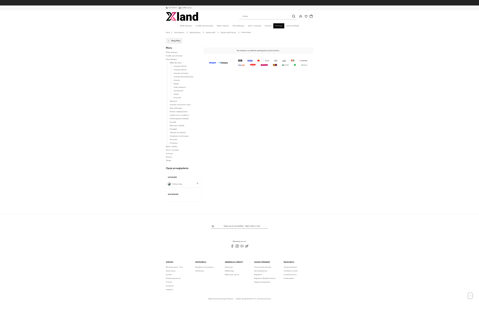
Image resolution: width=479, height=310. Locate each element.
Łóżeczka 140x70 (180, 70)
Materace (173, 101)
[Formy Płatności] (258, 63)
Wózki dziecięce (186, 26)
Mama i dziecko (223, 26)
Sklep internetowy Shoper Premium (220, 299)
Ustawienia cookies (291, 271)
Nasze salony (170, 271)
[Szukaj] (294, 16)
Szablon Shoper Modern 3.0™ (246, 299)
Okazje (168, 160)
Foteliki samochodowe (204, 26)
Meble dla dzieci (175, 63)
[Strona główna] (182, 16)
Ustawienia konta (290, 274)
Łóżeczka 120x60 (180, 66)
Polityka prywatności (173, 278)
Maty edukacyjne (176, 108)
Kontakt (169, 274)
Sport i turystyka (254, 26)
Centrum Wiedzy (292, 26)
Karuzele (173, 122)
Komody (177, 80)
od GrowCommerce (263, 299)
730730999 (172, 8)
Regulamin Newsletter (262, 282)
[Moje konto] (300, 16)
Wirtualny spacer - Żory (174, 267)
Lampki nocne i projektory (179, 115)
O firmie (169, 282)
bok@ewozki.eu (186, 8)
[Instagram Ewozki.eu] (237, 246)
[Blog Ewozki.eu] (246, 246)
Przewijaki (173, 129)
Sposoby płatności (260, 271)
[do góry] (470, 296)
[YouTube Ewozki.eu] (241, 246)
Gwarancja (229, 267)
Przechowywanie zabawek (179, 118)
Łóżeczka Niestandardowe (183, 77)
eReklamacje (229, 271)
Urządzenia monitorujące (179, 136)
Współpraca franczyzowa (204, 267)
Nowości (268, 26)
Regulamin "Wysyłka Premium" (265, 278)
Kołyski (176, 94)
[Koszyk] (311, 16)
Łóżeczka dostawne (181, 73)
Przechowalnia (289, 278)
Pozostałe (177, 98)
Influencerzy (199, 271)
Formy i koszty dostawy (262, 267)
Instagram (170, 286)
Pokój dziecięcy (238, 26)
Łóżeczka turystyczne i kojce (180, 105)
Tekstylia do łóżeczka (178, 132)
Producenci (174, 143)
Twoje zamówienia (290, 267)
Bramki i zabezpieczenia (178, 112)
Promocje (278, 26)
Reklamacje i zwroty (232, 274)
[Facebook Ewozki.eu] (232, 246)
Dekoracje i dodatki (177, 125)
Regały (176, 84)
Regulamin (258, 274)
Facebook (169, 289)
